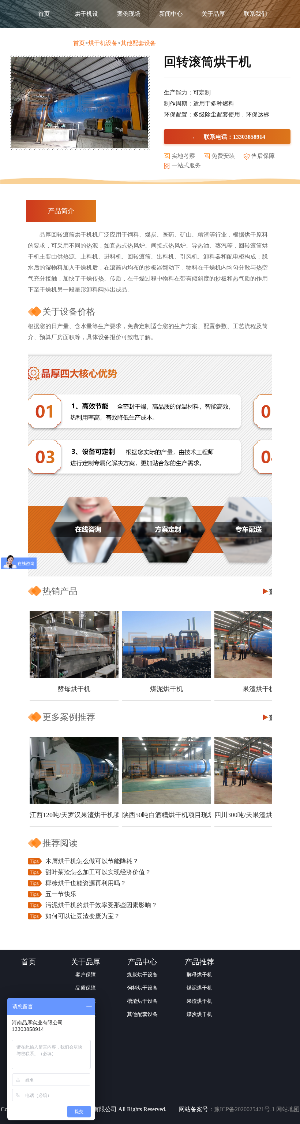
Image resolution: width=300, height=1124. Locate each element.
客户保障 (85, 975)
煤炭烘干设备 (142, 975)
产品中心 (142, 962)
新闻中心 (171, 14)
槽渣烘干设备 (142, 1001)
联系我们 (255, 14)
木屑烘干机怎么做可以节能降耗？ (92, 861)
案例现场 (128, 14)
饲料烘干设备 (142, 988)
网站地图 (288, 1109)
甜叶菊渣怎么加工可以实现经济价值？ (98, 872)
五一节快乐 (60, 894)
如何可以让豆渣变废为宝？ (82, 916)
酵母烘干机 (73, 689)
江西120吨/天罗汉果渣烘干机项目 (74, 815)
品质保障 (85, 988)
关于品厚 (213, 14)
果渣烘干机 (199, 1001)
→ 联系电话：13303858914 (227, 137)
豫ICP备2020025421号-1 (244, 1109)
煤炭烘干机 (199, 1014)
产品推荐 (199, 962)
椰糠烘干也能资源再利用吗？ (85, 883)
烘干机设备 (86, 22)
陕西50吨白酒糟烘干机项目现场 (166, 815)
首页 (44, 14)
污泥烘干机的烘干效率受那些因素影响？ (101, 905)
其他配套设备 (138, 43)
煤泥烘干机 (166, 689)
